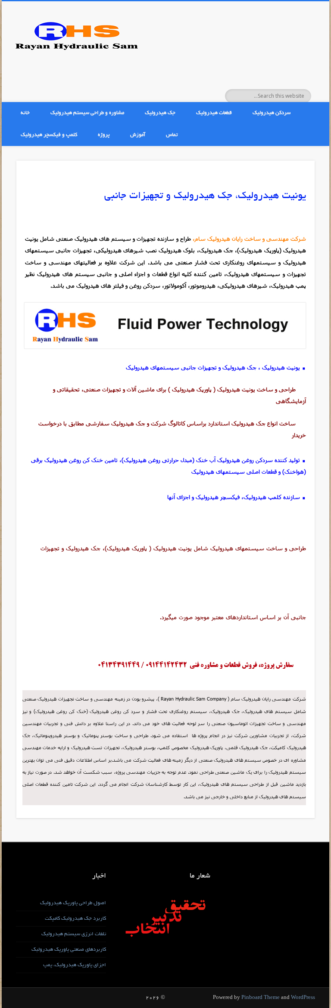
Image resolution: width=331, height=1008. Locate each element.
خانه (25, 113)
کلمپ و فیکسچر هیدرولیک (49, 135)
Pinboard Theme (260, 998)
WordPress (303, 998)
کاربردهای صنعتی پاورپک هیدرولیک (68, 949)
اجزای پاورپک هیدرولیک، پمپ (74, 965)
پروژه (103, 135)
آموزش (137, 135)
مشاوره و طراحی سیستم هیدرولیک (87, 113)
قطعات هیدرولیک (214, 113)
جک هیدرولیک (160, 113)
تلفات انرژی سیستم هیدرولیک (73, 934)
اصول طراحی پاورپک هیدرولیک (73, 903)
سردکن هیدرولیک (271, 113)
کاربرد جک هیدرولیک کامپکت (75, 918)
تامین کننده (61, 784)
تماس (172, 135)
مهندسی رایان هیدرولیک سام (261, 698)
